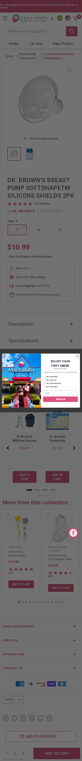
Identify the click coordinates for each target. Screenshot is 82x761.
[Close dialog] (77, 356)
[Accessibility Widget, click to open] (73, 533)
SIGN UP (60, 398)
